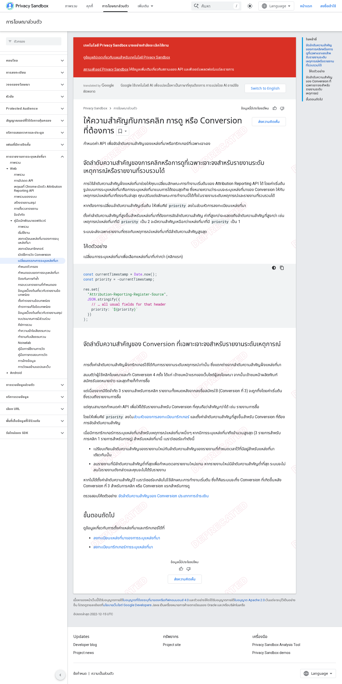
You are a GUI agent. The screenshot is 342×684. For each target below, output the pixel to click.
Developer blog (85, 645)
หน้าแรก (306, 6)
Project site (172, 645)
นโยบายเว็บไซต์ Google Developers (127, 605)
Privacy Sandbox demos (271, 653)
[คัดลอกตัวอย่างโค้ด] (282, 268)
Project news (83, 653)
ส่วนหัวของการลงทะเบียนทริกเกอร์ (161, 416)
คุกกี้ (89, 6)
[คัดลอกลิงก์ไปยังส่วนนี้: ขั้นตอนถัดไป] (120, 516)
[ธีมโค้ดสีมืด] (274, 268)
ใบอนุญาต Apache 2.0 (250, 600)
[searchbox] (33, 41)
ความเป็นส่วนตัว (102, 673)
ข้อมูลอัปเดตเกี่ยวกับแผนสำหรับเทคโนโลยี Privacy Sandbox (127, 57)
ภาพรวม (71, 6)
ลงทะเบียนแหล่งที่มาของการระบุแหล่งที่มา (126, 538)
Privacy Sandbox (95, 108)
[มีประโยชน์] (274, 108)
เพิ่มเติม (143, 6)
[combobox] (216, 6)
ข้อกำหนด (80, 673)
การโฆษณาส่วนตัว (115, 6)
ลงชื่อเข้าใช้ (328, 6)
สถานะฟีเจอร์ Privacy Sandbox (105, 69)
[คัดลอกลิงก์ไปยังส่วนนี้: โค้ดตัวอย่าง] (112, 247)
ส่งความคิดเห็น (269, 121)
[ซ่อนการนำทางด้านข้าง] (60, 675)
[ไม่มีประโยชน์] (282, 108)
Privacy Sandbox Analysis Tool (276, 645)
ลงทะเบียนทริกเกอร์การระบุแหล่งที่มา (123, 547)
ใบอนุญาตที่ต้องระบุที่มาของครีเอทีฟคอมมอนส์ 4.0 (156, 600)
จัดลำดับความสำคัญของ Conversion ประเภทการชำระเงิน (163, 496)
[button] (29, 61)
